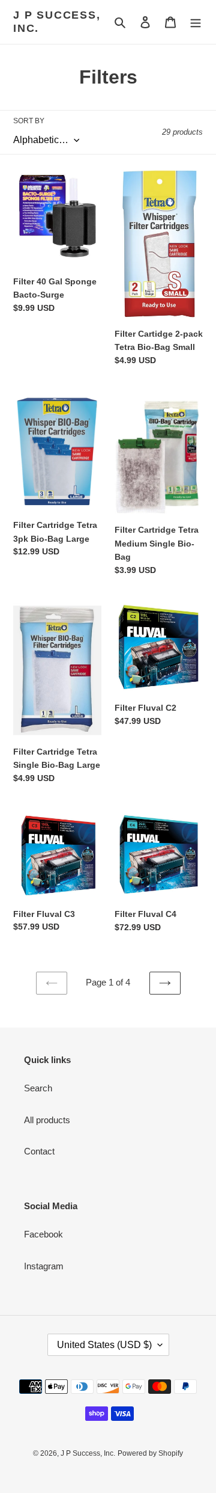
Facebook (43, 1234)
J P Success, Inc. (57, 21)
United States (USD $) (104, 1345)
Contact (39, 1151)
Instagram (44, 1266)
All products (47, 1120)
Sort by (28, 121)
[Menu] (195, 22)
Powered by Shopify (150, 1453)
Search (38, 1088)
